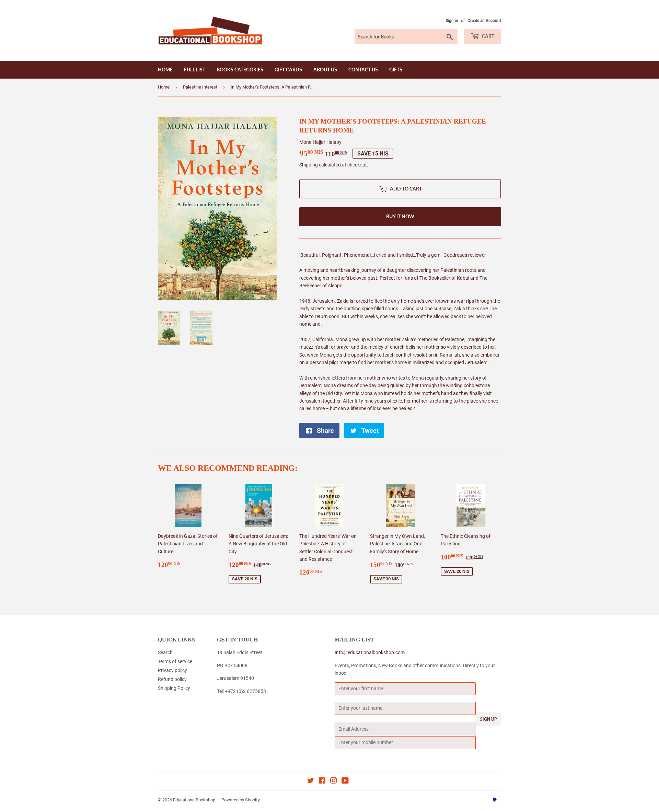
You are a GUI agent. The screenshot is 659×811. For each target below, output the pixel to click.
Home (165, 69)
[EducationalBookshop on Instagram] (333, 781)
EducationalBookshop (194, 799)
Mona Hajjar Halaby (320, 142)
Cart (487, 36)
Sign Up (488, 719)
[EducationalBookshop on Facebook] (322, 781)
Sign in (452, 20)
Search (165, 652)
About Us (325, 69)
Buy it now (400, 216)
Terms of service (175, 661)
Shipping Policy (174, 688)
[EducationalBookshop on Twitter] (310, 781)
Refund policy (172, 679)
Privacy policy (172, 670)
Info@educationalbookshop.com (370, 652)
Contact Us (363, 69)
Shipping (308, 164)
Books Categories (240, 69)
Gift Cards (288, 69)
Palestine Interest (200, 87)
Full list (194, 69)
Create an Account (484, 20)
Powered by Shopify (240, 799)
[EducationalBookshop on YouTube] (345, 781)
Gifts (395, 69)
